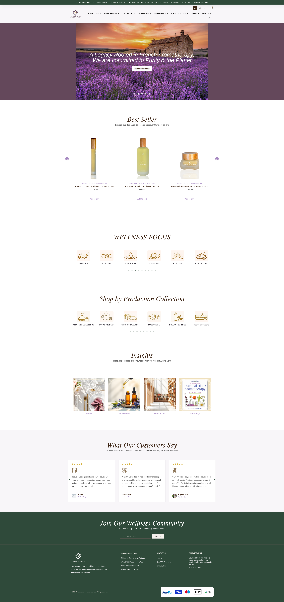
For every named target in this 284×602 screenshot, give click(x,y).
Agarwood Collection (90, 183)
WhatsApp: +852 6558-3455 (132, 562)
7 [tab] (149, 270)
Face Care (125, 13)
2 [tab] (132, 270)
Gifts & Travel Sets (141, 13)
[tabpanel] (83, 258)
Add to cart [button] (94, 199)
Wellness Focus (160, 13)
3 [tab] (135, 270)
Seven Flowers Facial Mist (189, 186)
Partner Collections (178, 13)
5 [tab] (142, 270)
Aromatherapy (93, 13)
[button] (134, 94)
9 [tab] (155, 270)
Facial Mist (183, 183)
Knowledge (195, 413)
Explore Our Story (142, 69)
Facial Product (194, 183)
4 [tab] (139, 270)
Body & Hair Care (110, 13)
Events (89, 413)
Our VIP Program (164, 562)
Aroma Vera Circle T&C (130, 569)
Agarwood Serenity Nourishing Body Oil (94, 186)
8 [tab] (152, 270)
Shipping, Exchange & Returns (133, 558)
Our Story (161, 558)
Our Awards (161, 566)
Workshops (124, 413)
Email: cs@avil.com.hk (130, 566)
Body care (103, 183)
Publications (160, 413)
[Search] (195, 8)
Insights (194, 13)
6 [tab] (145, 270)
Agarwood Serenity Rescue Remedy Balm (142, 186)
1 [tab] (129, 270)
